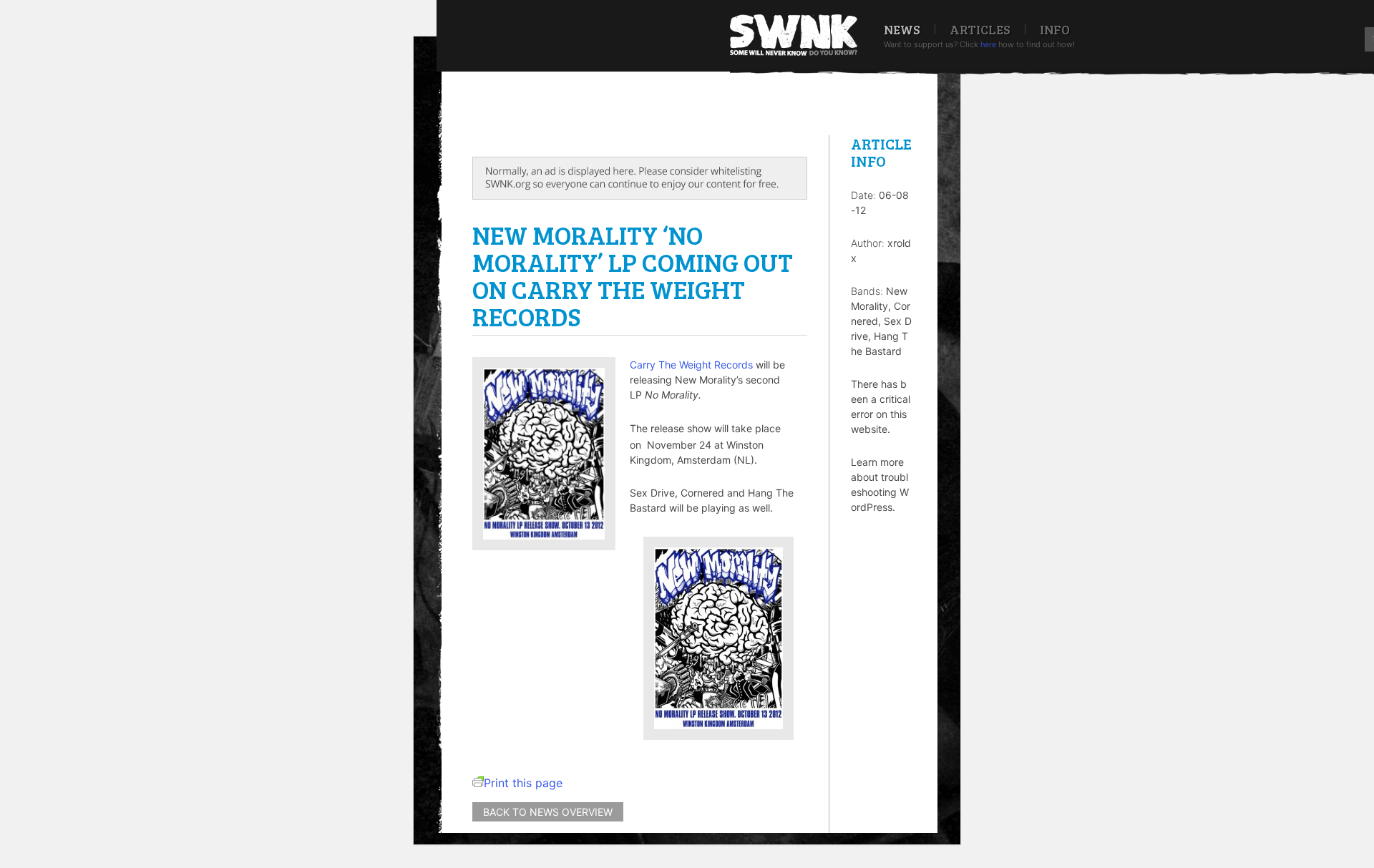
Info (1055, 29)
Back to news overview (548, 812)
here (988, 44)
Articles (980, 29)
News (902, 29)
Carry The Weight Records (691, 365)
